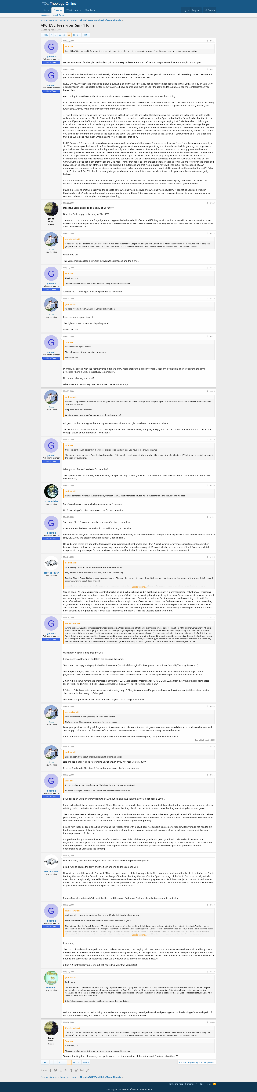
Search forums (59, 15)
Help (201, 1083)
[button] (81, 10)
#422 (212, 69)
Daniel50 (51, 987)
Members (90, 10)
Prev (46, 34)
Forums (58, 10)
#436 (212, 775)
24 (78, 34)
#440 (212, 1022)
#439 (212, 971)
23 (74, 34)
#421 (212, 41)
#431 (212, 517)
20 (60, 34)
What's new (72, 10)
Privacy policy (191, 1083)
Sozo (45, 29)
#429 (212, 439)
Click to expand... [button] (139, 586)
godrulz (51, 56)
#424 (212, 233)
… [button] (55, 34)
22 (69, 34)
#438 (212, 905)
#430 (212, 485)
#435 (212, 746)
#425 (212, 267)
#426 (212, 298)
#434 (212, 706)
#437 (212, 855)
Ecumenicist (51, 501)
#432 (212, 557)
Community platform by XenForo (128, 1089)
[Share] (207, 41)
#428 (212, 391)
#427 (212, 336)
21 (65, 34)
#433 (212, 617)
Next (85, 34)
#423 (212, 203)
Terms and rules (176, 1083)
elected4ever (51, 572)
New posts (45, 15)
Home (46, 10)
